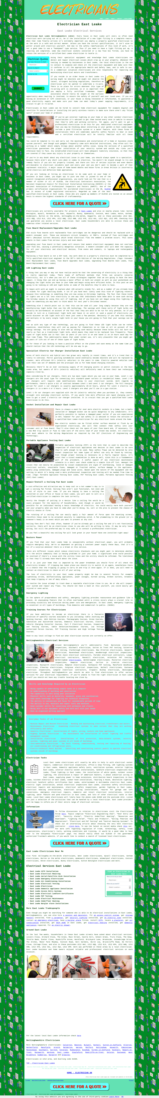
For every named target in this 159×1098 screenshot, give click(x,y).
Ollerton (127, 1045)
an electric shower (61, 925)
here (64, 814)
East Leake (86, 211)
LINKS (107, 18)
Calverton (67, 1045)
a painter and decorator (75, 915)
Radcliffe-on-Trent (94, 1052)
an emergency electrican (46, 920)
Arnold (57, 1047)
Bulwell (87, 1045)
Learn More (114, 1097)
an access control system (106, 915)
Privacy (131, 1080)
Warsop (79, 1047)
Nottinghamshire (39, 1045)
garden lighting (107, 787)
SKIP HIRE (61, 923)
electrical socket (124, 762)
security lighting (78, 918)
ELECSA (108, 189)
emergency (45, 792)
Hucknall (116, 1050)
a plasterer (117, 920)
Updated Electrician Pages (55, 1080)
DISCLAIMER (128, 18)
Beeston (78, 1045)
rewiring (98, 780)
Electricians (32, 108)
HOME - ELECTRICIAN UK (79, 1073)
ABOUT (113, 18)
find (34, 856)
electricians (88, 650)
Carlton (53, 1050)
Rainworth (39, 1052)
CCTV (101, 920)
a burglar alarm (73, 920)
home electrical (89, 108)
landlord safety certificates (52, 782)
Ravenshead (31, 1050)
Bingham (85, 1050)
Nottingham (101, 1047)
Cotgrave (64, 1050)
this (125, 826)
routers (91, 110)
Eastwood (121, 1052)
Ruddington (75, 1050)
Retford (89, 1047)
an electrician (66, 174)
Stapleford (77, 1052)
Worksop (50, 1052)
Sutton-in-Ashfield (112, 1045)
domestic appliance (68, 767)
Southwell (43, 1050)
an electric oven (112, 918)
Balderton (67, 1047)
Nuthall (96, 1045)
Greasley (66, 1055)
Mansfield (45, 1047)
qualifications (107, 43)
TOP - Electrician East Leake (40, 1063)
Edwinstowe (126, 1047)
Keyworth (114, 1047)
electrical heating (97, 923)
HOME (101, 18)
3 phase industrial (113, 775)
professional (52, 179)
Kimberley (42, 1055)
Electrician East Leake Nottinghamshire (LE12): (50, 36)
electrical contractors (80, 655)
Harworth (53, 1055)
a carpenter (57, 918)
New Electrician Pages (38, 1080)
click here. (74, 826)
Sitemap (27, 1080)
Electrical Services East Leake (48, 866)
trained (70, 163)
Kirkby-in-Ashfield (101, 1050)
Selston (110, 1052)
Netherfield (32, 1047)
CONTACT (119, 18)
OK (122, 1097)
